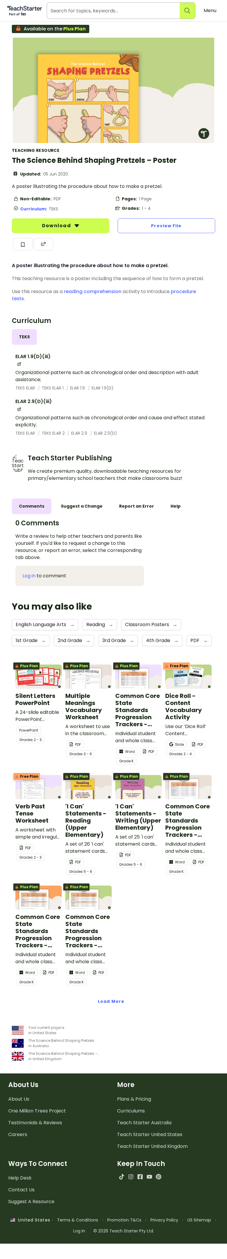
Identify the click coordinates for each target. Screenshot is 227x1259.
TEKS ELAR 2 (54, 433)
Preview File (166, 226)
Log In (79, 1231)
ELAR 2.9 (79, 433)
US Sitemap (199, 1220)
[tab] (24, 337)
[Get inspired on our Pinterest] (158, 1177)
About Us (18, 1099)
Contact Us (21, 1189)
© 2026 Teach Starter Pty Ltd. (123, 1231)
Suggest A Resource (31, 1201)
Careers (17, 1134)
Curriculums (131, 1110)
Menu (210, 10)
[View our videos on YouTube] (149, 1177)
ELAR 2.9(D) (105, 433)
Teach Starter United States (149, 1134)
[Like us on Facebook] (140, 1177)
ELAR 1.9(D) (103, 388)
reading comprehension (92, 291)
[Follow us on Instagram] (130, 1177)
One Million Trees (37, 1110)
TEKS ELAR (25, 388)
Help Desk (20, 1177)
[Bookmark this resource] (23, 244)
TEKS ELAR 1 (53, 388)
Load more (111, 1001)
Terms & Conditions (77, 1220)
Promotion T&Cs (124, 1220)
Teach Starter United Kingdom (152, 1146)
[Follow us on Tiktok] (121, 1177)
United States (32, 1220)
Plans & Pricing (134, 1099)
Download (57, 225)
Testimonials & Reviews (35, 1122)
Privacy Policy (164, 1220)
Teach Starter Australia (144, 1122)
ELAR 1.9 (78, 388)
